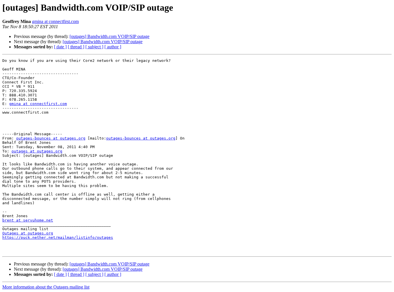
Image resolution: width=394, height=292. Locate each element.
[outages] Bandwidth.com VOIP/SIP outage (109, 36)
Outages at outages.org (27, 233)
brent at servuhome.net (27, 220)
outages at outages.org (37, 151)
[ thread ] (76, 46)
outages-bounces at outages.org (50, 138)
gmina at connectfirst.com (55, 21)
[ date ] (60, 46)
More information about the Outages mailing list (45, 287)
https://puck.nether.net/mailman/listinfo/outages (57, 237)
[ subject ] (94, 46)
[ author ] (112, 46)
